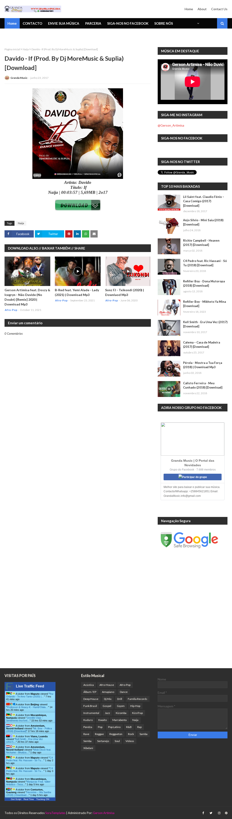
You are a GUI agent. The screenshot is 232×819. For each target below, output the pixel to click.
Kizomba (121, 713)
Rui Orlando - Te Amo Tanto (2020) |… (29, 695)
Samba (143, 734)
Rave (86, 734)
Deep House (90, 699)
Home (189, 9)
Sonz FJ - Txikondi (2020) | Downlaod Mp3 (124, 292)
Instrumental (91, 713)
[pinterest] (225, 813)
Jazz (107, 713)
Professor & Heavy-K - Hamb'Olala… (27, 707)
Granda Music (18, 77)
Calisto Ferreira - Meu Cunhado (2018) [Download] (202, 385)
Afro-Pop (125, 685)
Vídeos (130, 741)
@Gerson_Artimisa (171, 125)
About (202, 9)
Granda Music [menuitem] (57, 35)
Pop (100, 727)
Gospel (107, 706)
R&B (129, 727)
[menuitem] (197, 23)
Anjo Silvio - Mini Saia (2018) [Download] (203, 222)
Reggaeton (115, 734)
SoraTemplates (55, 813)
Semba (87, 741)
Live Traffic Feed (30, 686)
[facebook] (203, 813)
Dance (124, 692)
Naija (26, 49)
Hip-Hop (135, 706)
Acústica (88, 685)
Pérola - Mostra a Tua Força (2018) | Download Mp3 (202, 365)
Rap (139, 727)
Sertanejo (103, 741)
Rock (131, 734)
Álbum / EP (89, 692)
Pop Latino (114, 727)
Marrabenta (119, 720)
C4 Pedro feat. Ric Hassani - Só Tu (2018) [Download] (205, 263)
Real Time (29, 799)
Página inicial (12, 49)
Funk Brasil (90, 706)
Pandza (87, 727)
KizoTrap (137, 713)
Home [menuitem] (12, 23)
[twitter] (211, 813)
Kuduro (88, 720)
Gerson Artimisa (103, 813)
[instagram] (219, 813)
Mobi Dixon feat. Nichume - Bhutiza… (28, 751)
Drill (119, 699)
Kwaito (102, 720)
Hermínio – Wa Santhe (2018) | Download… (28, 793)
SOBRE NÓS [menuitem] (163, 23)
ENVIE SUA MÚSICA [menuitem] (63, 23)
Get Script (16, 799)
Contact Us (219, 9)
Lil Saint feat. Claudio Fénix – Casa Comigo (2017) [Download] (203, 201)
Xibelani (88, 748)
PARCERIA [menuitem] (93, 23)
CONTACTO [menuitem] (32, 23)
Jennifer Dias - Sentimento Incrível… (24, 719)
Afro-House (106, 685)
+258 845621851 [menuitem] (21, 35)
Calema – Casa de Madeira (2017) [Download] (201, 345)
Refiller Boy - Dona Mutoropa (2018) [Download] (204, 283)
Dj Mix (107, 699)
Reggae (99, 734)
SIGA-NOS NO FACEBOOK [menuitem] (127, 23)
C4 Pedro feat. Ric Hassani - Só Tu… (29, 759)
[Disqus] (78, 493)
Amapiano (108, 692)
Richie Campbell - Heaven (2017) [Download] (201, 243)
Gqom (121, 706)
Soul (117, 741)
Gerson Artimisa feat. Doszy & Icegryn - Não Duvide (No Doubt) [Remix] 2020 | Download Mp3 (27, 297)
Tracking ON (42, 799)
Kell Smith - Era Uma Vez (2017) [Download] (205, 324)
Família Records (137, 699)
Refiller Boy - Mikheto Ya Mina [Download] (204, 304)
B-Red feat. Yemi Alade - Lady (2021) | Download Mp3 (77, 292)
